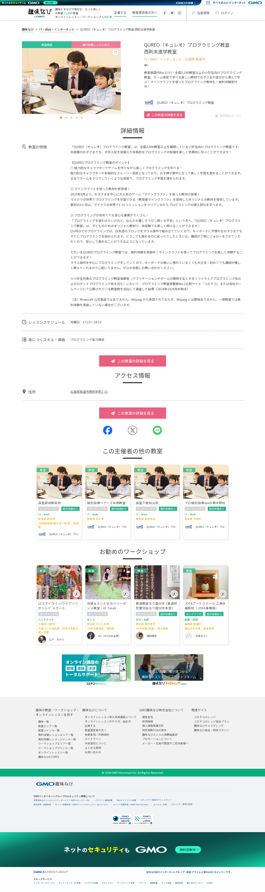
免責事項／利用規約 (97, 734)
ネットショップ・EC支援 (70, 883)
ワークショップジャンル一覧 (55, 748)
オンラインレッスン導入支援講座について (110, 717)
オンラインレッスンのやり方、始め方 (108, 721)
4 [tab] (76, 118)
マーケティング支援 (125, 883)
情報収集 (154, 883)
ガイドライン (93, 739)
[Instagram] (179, 13)
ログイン (227, 12)
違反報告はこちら (230, 116)
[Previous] (25, 80)
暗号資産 (179, 883)
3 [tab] (71, 118)
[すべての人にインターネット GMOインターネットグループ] (238, 2)
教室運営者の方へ (144, 12)
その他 (209, 883)
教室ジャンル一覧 (49, 730)
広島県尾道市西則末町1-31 (89, 391)
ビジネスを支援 (91, 883)
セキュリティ (107, 883)
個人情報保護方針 (153, 726)
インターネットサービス (44, 883)
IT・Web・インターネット (56, 29)
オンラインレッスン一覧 (53, 752)
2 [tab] (66, 118)
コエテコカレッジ (205, 717)
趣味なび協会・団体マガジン (211, 730)
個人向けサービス (194, 883)
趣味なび (28, 29)
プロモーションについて (157, 739)
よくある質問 (93, 748)
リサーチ (142, 883)
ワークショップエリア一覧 (54, 744)
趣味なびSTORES (48, 757)
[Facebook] (165, 13)
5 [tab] (82, 118)
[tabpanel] (71, 81)
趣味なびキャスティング (209, 726)
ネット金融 (166, 883)
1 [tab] (61, 118)
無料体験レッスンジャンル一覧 (57, 739)
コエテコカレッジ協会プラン (211, 721)
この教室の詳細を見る (167, 114)
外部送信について (96, 743)
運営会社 (147, 717)
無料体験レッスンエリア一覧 (56, 735)
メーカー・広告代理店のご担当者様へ (165, 743)
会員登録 (203, 12)
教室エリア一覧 (47, 726)
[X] (172, 13)
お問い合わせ (93, 752)
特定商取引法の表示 (154, 730)
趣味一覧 (43, 721)
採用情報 (147, 721)
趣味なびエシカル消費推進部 (160, 734)
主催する (120, 12)
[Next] (117, 80)
